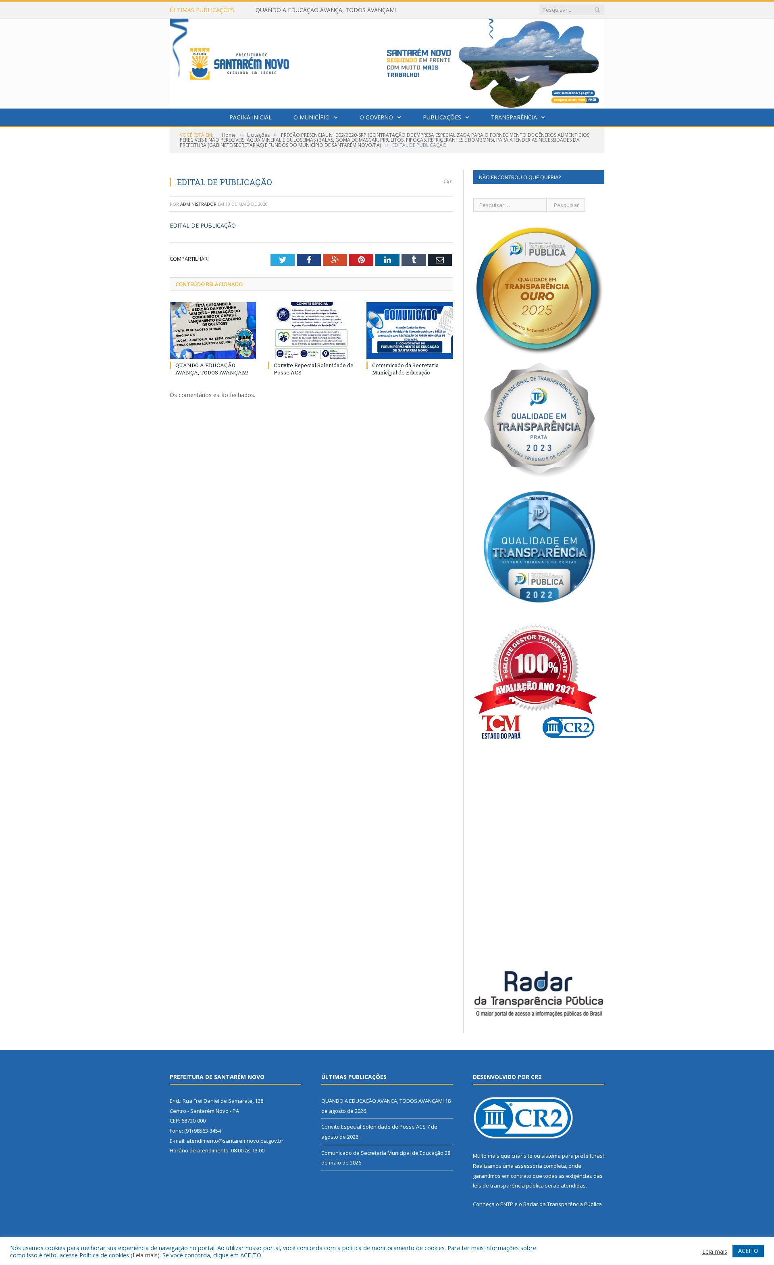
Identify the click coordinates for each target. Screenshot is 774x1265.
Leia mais (145, 1255)
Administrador (198, 204)
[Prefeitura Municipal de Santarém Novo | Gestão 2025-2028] (387, 61)
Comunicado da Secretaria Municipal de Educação (405, 369)
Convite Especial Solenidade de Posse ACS (311, 10)
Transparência (514, 117)
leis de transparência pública (508, 1185)
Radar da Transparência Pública (562, 1204)
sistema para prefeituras (572, 1155)
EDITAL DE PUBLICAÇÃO (203, 225)
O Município (311, 117)
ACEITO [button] (748, 1251)
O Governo (376, 117)
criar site (522, 1155)
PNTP (506, 1204)
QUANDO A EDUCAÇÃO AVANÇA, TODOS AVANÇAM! (211, 369)
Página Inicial (250, 117)
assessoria (528, 1165)
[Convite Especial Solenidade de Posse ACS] (311, 330)
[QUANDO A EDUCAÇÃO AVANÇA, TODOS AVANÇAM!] (213, 330)
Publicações (442, 117)
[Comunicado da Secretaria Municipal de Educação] (409, 330)
